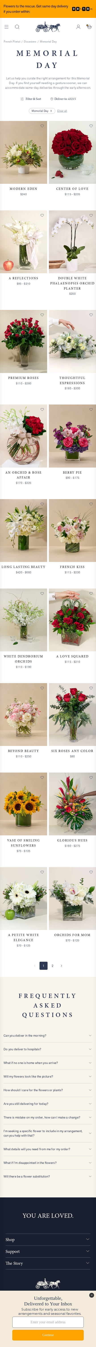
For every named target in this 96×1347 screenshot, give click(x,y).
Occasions (30, 41)
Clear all (62, 111)
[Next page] (61, 966)
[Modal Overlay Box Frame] (48, 1319)
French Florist (12, 41)
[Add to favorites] (42, 126)
